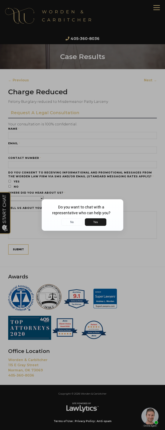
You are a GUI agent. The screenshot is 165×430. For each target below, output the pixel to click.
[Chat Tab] (82, 215)
